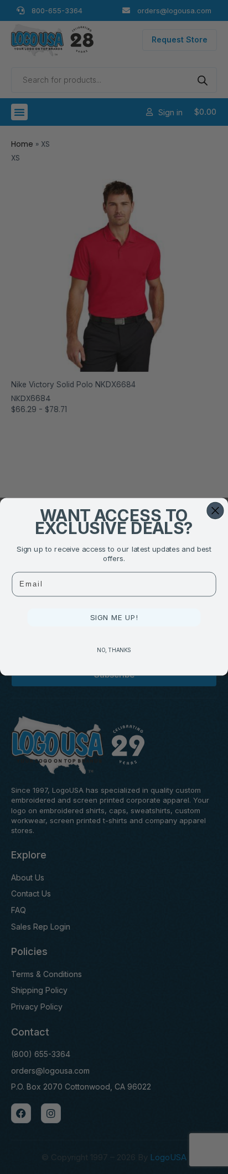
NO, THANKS (114, 650)
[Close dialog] (215, 511)
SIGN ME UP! (114, 617)
